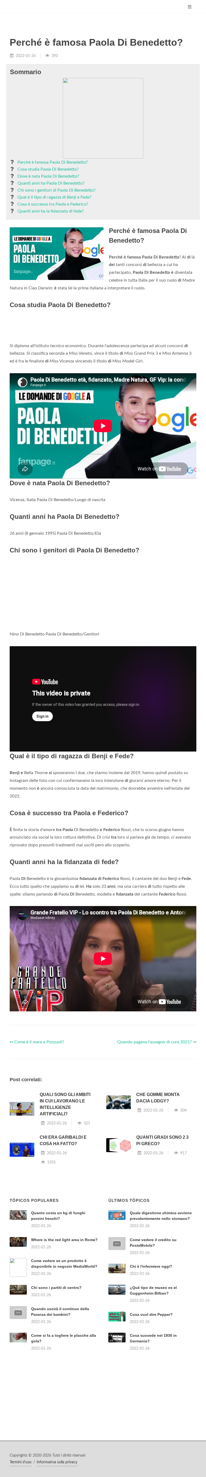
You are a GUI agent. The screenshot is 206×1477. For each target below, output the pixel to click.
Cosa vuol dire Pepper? (151, 1314)
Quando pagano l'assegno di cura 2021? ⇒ (156, 1042)
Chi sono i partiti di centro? (56, 1287)
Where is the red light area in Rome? (64, 1240)
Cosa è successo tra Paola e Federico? (52, 204)
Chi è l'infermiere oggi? (151, 1266)
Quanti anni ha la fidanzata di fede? (50, 211)
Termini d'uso (20, 1462)
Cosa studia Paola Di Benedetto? (48, 169)
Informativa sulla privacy (57, 1462)
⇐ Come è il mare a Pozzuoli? (37, 1042)
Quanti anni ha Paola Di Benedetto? (50, 183)
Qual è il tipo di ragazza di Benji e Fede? (54, 197)
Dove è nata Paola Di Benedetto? (48, 176)
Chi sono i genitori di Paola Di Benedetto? (56, 190)
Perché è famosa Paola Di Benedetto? (52, 162)
